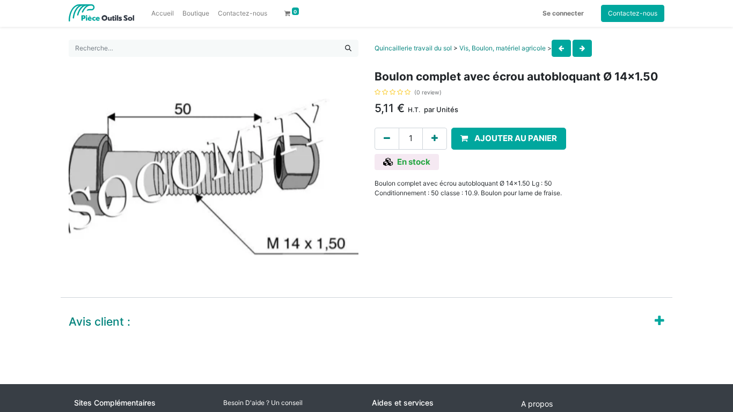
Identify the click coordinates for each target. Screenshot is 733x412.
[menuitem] (162, 13)
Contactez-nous (632, 13)
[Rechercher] (348, 48)
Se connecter (563, 13)
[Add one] (434, 139)
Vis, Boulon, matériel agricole (502, 48)
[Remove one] (387, 139)
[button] (508, 139)
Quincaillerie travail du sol (413, 48)
